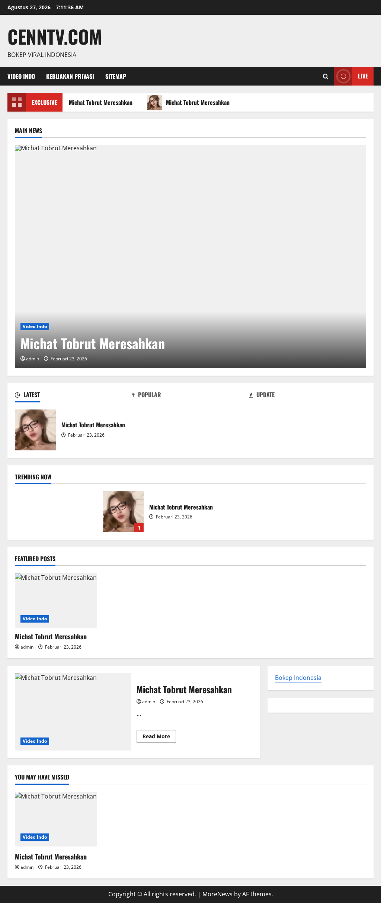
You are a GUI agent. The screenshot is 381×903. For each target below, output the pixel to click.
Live (363, 75)
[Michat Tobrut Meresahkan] (190, 256)
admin (32, 359)
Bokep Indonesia (298, 678)
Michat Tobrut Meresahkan (99, 102)
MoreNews (217, 894)
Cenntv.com (54, 36)
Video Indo (21, 76)
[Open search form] (326, 76)
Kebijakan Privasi (70, 76)
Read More (159, 737)
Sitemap (115, 76)
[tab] (73, 396)
